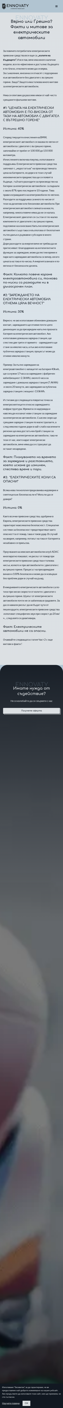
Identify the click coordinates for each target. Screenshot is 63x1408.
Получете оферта (31, 711)
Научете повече (11, 1403)
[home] (15, 6)
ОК (26, 1403)
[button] (56, 6)
